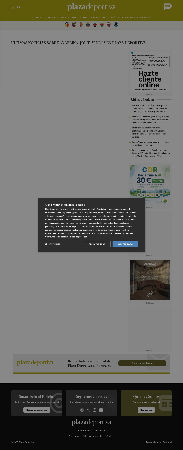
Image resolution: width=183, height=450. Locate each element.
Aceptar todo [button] (125, 244)
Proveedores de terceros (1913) (115, 219)
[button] (52, 244)
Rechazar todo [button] (97, 244)
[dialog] (91, 225)
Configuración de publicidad (69, 233)
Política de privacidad (78, 237)
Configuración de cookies (56, 237)
